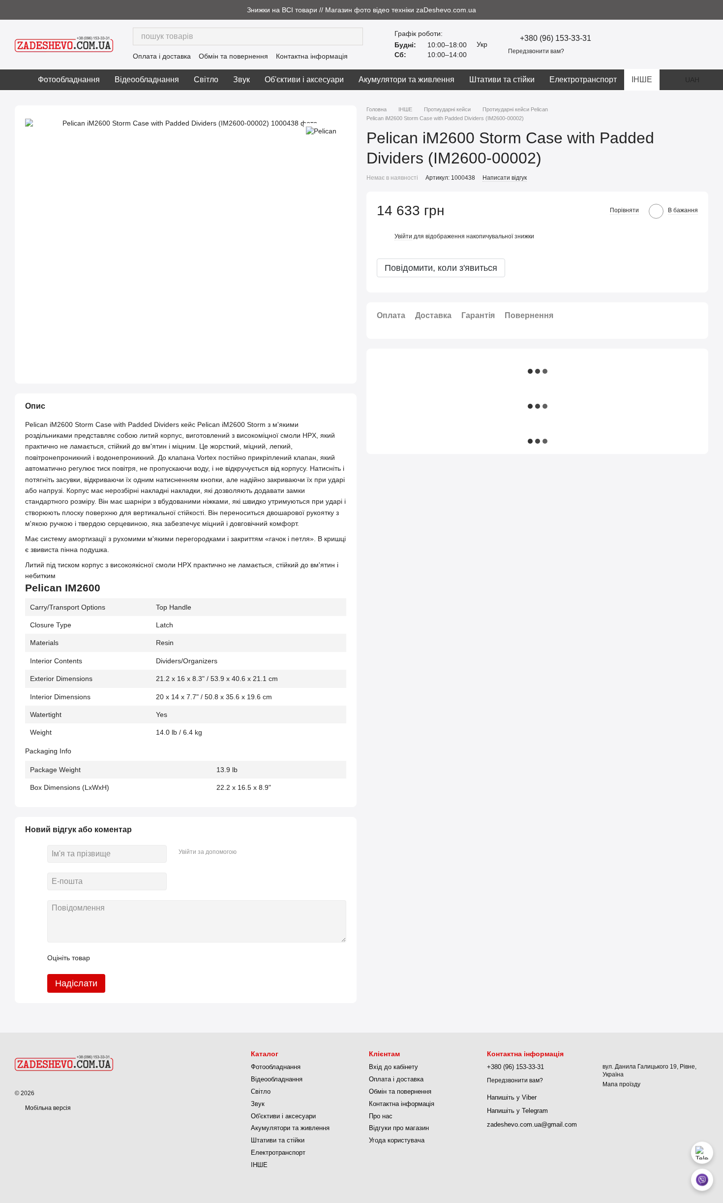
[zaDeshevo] (64, 1062)
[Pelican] (321, 130)
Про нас (380, 1116)
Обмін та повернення (233, 56)
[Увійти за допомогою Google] (263, 852)
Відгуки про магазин (399, 1128)
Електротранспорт (583, 79)
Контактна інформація (312, 56)
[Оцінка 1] (106, 958)
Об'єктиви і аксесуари (304, 79)
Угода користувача (396, 1140)
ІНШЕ (642, 79)
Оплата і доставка (162, 56)
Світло (206, 79)
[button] (715, 10)
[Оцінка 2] (122, 958)
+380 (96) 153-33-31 (555, 38)
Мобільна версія (47, 1108)
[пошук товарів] (354, 36)
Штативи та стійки (502, 79)
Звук (241, 79)
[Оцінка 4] (153, 958)
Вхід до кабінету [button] (393, 1067)
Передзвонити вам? (536, 51)
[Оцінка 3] (138, 958)
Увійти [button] (403, 236)
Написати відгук (504, 177)
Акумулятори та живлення (406, 79)
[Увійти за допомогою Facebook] (247, 852)
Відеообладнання (147, 79)
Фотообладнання (69, 79)
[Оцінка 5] (169, 958)
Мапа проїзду (621, 1084)
